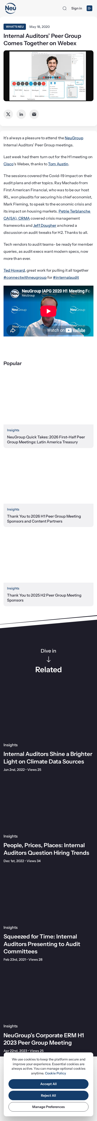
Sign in (76, 8)
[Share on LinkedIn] (21, 114)
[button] (64, 8)
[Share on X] (8, 114)
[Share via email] (34, 114)
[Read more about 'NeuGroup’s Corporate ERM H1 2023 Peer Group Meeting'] (48, 994)
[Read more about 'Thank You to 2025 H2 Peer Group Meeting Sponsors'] (48, 557)
